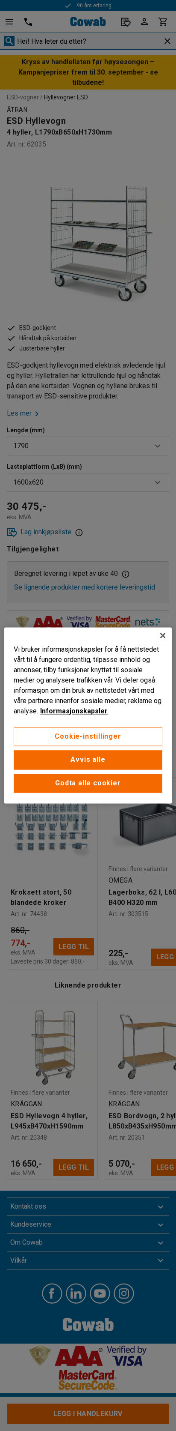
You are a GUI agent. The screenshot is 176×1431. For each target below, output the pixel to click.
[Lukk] (162, 635)
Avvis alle (87, 760)
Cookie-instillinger (88, 736)
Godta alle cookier (87, 783)
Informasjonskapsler (74, 711)
